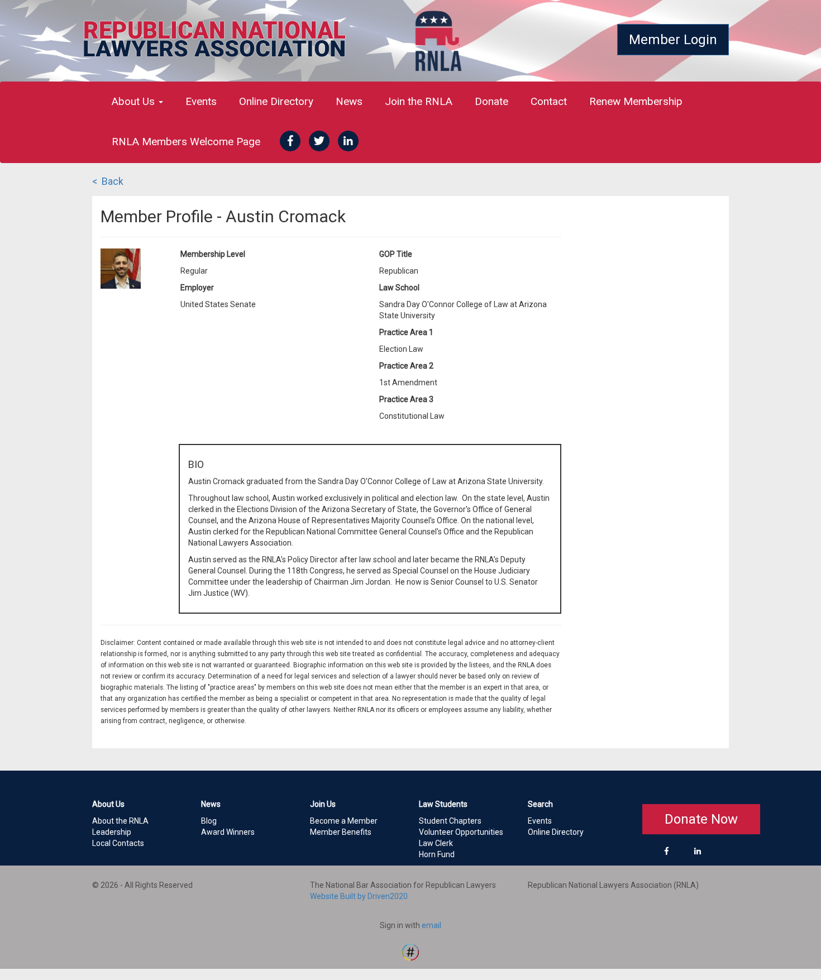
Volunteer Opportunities (461, 832)
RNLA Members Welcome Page (186, 141)
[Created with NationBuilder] (410, 951)
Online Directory (276, 101)
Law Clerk (436, 843)
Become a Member (344, 820)
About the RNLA (120, 820)
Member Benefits (340, 832)
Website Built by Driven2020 (359, 896)
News (349, 101)
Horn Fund (437, 854)
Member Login (673, 39)
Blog (209, 820)
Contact (549, 101)
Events (201, 101)
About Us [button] (134, 101)
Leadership (111, 832)
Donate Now (701, 819)
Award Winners (228, 832)
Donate (491, 101)
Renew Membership (635, 101)
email (431, 925)
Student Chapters (450, 820)
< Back (107, 181)
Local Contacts (118, 843)
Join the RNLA (418, 101)
